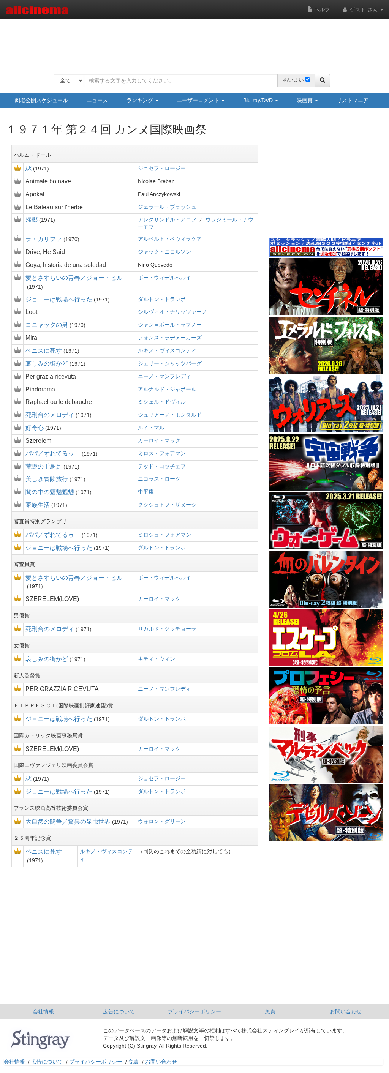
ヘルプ (321, 9)
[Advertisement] (192, 42)
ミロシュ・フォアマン (164, 535)
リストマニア (352, 100)
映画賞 (305, 100)
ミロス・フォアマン (162, 453)
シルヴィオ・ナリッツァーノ (172, 312)
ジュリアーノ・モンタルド (170, 415)
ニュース (97, 100)
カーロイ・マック (159, 440)
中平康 (146, 492)
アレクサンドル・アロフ (167, 219)
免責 (270, 1011)
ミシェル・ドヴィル (162, 402)
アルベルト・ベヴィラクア (170, 239)
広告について (119, 1011)
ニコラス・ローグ (159, 479)
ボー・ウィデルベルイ (164, 278)
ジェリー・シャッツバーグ (170, 363)
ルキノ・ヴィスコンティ (167, 350)
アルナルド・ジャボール (167, 389)
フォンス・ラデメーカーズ (170, 338)
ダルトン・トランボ (162, 299)
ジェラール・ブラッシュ (167, 207)
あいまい (293, 79)
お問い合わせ (346, 1011)
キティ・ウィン (156, 659)
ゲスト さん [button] (364, 9)
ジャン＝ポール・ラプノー (170, 325)
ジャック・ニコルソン (164, 252)
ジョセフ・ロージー (162, 168)
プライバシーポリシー (194, 1011)
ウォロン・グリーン (162, 821)
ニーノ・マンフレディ (164, 376)
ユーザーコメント (199, 100)
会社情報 (43, 1011)
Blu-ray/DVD (258, 100)
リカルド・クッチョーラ (167, 629)
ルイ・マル (151, 427)
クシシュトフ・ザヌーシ (167, 505)
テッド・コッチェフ (162, 466)
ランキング (141, 100)
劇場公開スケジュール (41, 100)
